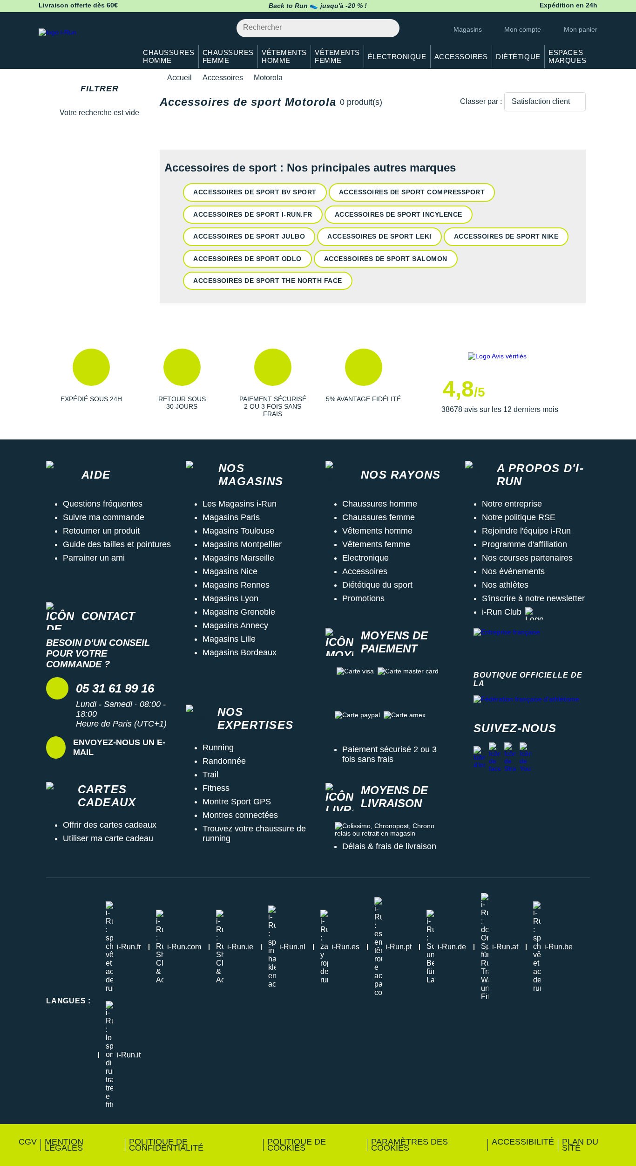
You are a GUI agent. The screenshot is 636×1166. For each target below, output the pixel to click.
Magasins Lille (229, 639)
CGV (28, 1141)
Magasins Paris (231, 517)
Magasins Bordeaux (240, 652)
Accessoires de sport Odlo (247, 258)
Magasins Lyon (230, 598)
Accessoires (223, 78)
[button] (91, 383)
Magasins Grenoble (239, 612)
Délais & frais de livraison (389, 846)
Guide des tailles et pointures (117, 544)
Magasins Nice (230, 571)
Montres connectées (240, 815)
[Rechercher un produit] (387, 28)
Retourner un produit (101, 530)
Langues (68, 1001)
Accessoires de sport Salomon (385, 258)
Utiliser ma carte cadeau (108, 838)
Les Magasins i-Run (240, 503)
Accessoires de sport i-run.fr (252, 214)
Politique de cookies (296, 1144)
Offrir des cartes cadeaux (109, 825)
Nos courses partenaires (527, 557)
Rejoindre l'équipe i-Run (526, 530)
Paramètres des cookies (409, 1144)
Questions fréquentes (102, 503)
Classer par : (481, 101)
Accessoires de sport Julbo (249, 236)
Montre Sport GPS (237, 801)
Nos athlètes (505, 585)
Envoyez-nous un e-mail (119, 747)
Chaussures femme (378, 517)
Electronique (365, 557)
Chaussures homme (379, 503)
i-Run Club (501, 612)
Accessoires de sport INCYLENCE (398, 214)
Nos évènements (513, 571)
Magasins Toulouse (238, 530)
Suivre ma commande (103, 517)
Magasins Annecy (235, 625)
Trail (210, 774)
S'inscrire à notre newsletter (533, 598)
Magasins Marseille (238, 557)
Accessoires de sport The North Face (267, 280)
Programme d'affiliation (524, 544)
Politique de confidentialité (166, 1144)
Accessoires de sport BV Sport (255, 192)
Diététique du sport (377, 585)
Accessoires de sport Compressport (412, 192)
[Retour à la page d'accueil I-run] (83, 44)
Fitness (216, 788)
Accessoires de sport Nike (506, 236)
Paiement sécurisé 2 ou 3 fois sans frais (389, 754)
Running (218, 747)
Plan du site (580, 1144)
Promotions (363, 598)
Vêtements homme (377, 530)
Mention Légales (64, 1144)
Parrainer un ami (94, 557)
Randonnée (224, 761)
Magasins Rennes (236, 585)
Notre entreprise (512, 503)
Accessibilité (523, 1141)
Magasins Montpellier (242, 544)
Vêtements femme (376, 544)
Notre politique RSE (518, 517)
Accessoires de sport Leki (379, 236)
